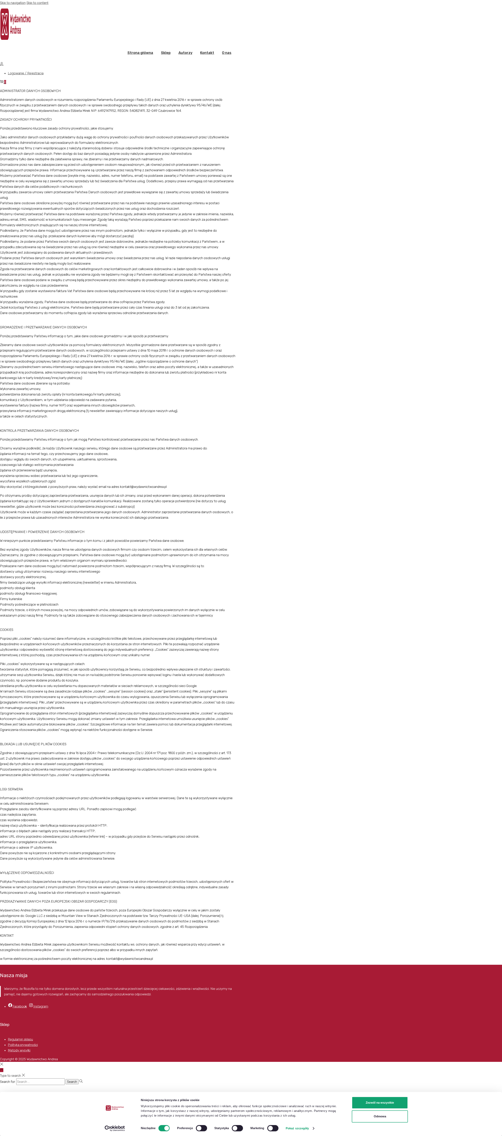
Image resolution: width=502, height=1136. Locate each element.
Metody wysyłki (19, 1050)
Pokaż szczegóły (297, 1128)
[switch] (201, 1128)
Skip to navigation (13, 3)
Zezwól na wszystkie (380, 1102)
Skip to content (37, 3)
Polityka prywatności (23, 1045)
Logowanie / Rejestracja (26, 73)
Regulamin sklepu (20, 1039)
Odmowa (380, 1116)
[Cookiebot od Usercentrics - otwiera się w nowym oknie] (115, 1128)
